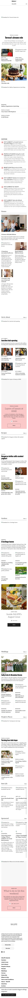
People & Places (5, 966)
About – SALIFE (5, 981)
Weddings (4, 971)
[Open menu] (26, 3)
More (24, 317)
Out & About (4, 964)
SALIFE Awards (5, 958)
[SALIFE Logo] (14, 4)
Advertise (4, 983)
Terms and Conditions (7, 979)
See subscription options (9, 994)
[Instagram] (4, 952)
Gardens (3, 960)
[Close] (26, 989)
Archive (3, 986)
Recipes (3, 968)
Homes (3, 973)
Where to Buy (5, 977)
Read (14, 425)
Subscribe (8, 944)
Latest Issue (4, 962)
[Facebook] (2, 952)
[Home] (14, 1)
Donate (8, 948)
